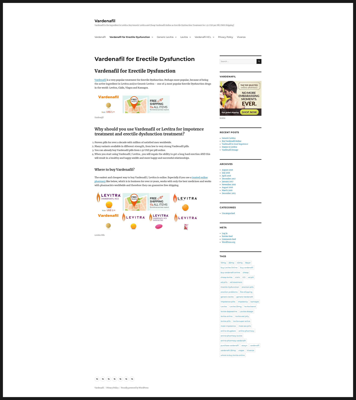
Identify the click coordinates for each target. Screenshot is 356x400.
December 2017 (229, 179)
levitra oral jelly (242, 316)
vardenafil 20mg (228, 350)
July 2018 (226, 173)
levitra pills (225, 321)
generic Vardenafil (244, 297)
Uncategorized (228, 213)
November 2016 (229, 184)
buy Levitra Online (229, 267)
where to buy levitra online (233, 355)
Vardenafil (105, 21)
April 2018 (226, 176)
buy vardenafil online (230, 272)
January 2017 (227, 181)
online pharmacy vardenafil (233, 340)
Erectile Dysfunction (230, 287)
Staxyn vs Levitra (229, 147)
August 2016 (227, 187)
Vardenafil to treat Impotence (235, 144)
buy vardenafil (246, 267)
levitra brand (250, 306)
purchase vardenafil (230, 345)
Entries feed (227, 236)
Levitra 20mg (236, 306)
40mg (240, 263)
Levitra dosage (246, 311)
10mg (223, 263)
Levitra (184, 37)
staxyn (244, 345)
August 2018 (227, 170)
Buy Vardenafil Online (231, 141)
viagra (241, 350)
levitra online (227, 316)
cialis (237, 277)
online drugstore (228, 331)
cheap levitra (226, 277)
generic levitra (227, 297)
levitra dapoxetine (229, 311)
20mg (231, 263)
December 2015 (229, 193)
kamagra (255, 302)
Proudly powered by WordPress (135, 388)
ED (244, 277)
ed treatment (236, 282)
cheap (246, 272)
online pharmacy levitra (231, 336)
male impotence (228, 326)
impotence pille (228, 302)
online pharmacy (246, 331)
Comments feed (229, 239)
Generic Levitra (165, 37)
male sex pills (245, 326)
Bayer (248, 263)
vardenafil (254, 345)
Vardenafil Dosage (230, 150)
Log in (225, 233)
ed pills (224, 282)
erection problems (229, 292)
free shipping (246, 292)
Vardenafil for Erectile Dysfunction (130, 37)
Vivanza (241, 37)
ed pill (251, 277)
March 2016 (227, 190)
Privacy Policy (225, 37)
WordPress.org (228, 242)
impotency (243, 302)
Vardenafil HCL (203, 37)
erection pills (248, 287)
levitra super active (241, 321)
